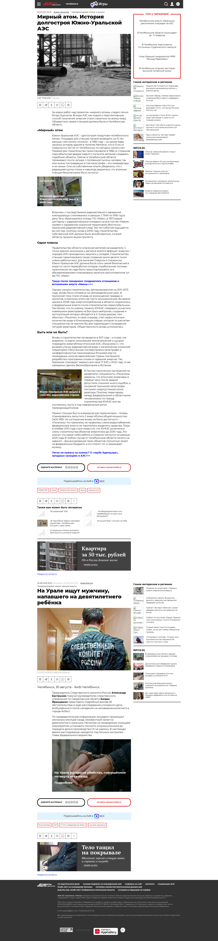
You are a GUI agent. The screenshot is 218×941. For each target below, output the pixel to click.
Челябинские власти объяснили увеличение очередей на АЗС (157, 22)
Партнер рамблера (83, 930)
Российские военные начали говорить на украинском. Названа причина (161, 685)
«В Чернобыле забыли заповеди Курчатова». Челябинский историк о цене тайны (65, 523)
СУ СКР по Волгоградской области (53, 672)
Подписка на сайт (133, 884)
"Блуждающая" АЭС (59, 511)
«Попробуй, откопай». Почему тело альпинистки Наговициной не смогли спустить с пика (162, 639)
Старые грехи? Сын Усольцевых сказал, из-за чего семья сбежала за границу (162, 629)
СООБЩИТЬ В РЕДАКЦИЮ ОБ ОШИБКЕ (134, 890)
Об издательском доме (69, 884)
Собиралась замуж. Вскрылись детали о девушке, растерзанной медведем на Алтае (161, 600)
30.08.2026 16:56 (44, 583)
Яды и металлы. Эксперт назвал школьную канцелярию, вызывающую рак (160, 137)
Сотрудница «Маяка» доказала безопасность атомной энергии (64, 531)
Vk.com (56, 98)
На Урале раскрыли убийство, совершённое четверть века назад (90, 774)
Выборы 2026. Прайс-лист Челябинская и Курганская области (86, 890)
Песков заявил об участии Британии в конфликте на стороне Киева (162, 163)
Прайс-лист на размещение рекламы (75, 887)
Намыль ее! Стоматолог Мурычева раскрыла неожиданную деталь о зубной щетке (162, 88)
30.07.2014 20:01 (44, 12)
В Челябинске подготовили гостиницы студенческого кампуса (157, 45)
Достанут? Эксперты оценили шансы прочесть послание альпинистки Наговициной (163, 127)
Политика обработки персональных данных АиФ (119, 887)
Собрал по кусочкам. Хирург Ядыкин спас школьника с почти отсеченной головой (163, 619)
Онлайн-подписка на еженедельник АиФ (102, 884)
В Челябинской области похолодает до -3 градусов (157, 34)
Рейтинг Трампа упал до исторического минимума (157, 172)
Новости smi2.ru (47, 574)
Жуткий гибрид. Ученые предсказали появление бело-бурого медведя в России (163, 98)
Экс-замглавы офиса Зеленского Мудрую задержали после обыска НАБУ (161, 695)
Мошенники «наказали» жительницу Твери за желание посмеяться (162, 182)
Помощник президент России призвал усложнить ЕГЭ (159, 675)
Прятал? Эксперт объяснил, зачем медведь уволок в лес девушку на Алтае (162, 610)
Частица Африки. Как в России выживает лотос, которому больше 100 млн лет (162, 107)
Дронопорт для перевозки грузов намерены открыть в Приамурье (161, 665)
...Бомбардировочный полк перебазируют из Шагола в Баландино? (109, 513)
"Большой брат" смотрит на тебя (112, 521)
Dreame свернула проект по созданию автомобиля (157, 192)
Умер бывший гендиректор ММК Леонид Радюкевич (157, 57)
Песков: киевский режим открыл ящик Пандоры (160, 153)
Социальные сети (166, 884)
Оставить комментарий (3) (109, 467)
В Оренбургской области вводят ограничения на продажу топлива (161, 655)
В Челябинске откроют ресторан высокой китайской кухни (157, 69)
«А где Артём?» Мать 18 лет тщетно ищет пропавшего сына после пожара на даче (162, 117)
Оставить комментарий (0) (109, 802)
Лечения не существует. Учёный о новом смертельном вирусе (161, 589)
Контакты (149, 884)
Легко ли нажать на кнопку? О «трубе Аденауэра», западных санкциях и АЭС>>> (85, 454)
